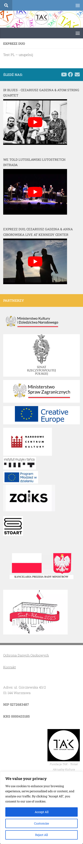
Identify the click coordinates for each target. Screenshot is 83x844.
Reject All (41, 835)
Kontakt (9, 667)
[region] (41, 807)
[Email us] (77, 74)
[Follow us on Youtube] (63, 74)
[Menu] (77, 5)
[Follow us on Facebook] (70, 74)
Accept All (42, 812)
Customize (41, 823)
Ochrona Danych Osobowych (26, 655)
